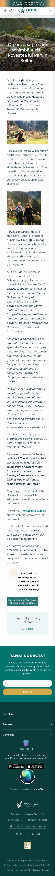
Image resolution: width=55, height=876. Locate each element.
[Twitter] (33, 834)
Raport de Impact (40, 870)
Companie (8, 734)
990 (28, 870)
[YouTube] (21, 834)
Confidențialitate (16, 820)
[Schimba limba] (5, 10)
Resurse (7, 724)
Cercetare (8, 714)
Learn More (27, 629)
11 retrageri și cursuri (33, 511)
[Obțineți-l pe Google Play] (16, 766)
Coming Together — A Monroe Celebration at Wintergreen (27, 3)
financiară (31, 491)
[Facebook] (27, 834)
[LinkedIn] (38, 834)
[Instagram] (16, 834)
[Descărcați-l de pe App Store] (35, 766)
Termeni (32, 820)
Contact (43, 820)
